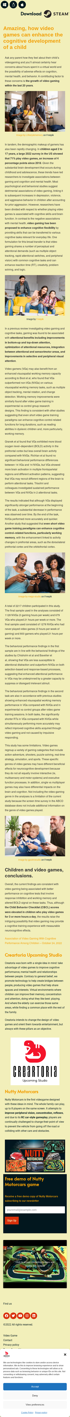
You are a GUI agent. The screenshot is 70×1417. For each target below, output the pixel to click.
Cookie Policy (27, 1412)
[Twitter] (13, 1315)
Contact (7, 1340)
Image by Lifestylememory (29, 135)
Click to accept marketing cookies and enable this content (35, 1264)
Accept (35, 1386)
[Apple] (22, 4)
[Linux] (13, 4)
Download (31, 13)
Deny (35, 1395)
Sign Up (11, 1220)
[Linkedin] (34, 1315)
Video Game (10, 1335)
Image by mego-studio (29, 596)
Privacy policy (41, 1412)
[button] (65, 1354)
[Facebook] (6, 1315)
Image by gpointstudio (29, 859)
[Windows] (4, 4)
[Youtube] (20, 1315)
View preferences (35, 1404)
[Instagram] (27, 1315)
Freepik (40, 319)
